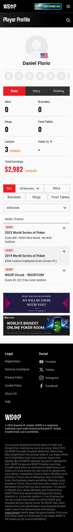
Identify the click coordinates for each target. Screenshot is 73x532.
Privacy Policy (14, 377)
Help (8, 401)
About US (11, 393)
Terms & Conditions (17, 369)
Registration (12, 361)
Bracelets (14, 197)
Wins (56, 188)
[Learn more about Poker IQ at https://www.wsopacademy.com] (51, 142)
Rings (36, 197)
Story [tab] (36, 91)
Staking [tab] (58, 91)
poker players (12, 512)
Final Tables (60, 197)
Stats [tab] (14, 91)
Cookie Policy (13, 385)
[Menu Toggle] (68, 6)
